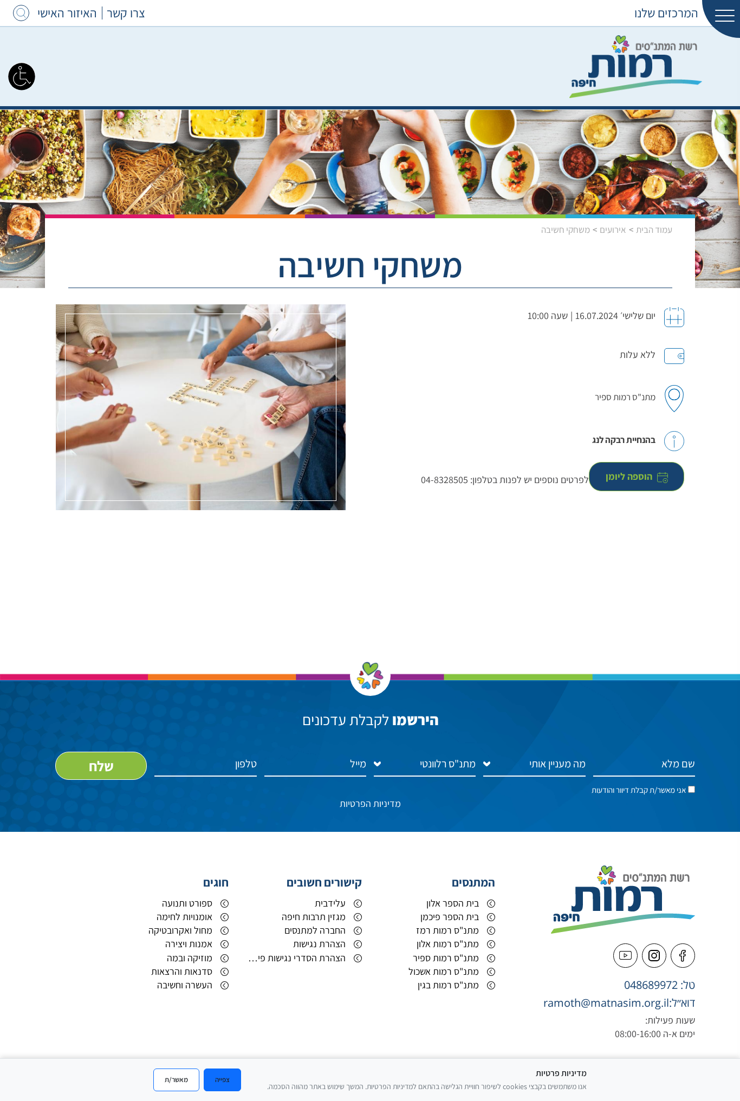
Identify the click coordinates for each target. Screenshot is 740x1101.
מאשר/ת (176, 1079)
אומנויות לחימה (184, 916)
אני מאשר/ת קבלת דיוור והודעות (639, 790)
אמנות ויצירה (188, 943)
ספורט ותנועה (187, 903)
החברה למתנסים (315, 930)
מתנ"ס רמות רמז (447, 930)
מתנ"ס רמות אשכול (443, 971)
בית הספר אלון (452, 903)
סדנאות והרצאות (181, 971)
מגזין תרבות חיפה (314, 916)
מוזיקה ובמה (189, 958)
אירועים (613, 230)
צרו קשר (126, 13)
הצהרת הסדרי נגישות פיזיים (295, 958)
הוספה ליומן (630, 476)
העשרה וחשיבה (184, 985)
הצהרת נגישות (319, 943)
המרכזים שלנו (666, 13)
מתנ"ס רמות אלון (448, 943)
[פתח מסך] (21, 75)
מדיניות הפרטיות (370, 803)
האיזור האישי (67, 13)
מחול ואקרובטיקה (180, 930)
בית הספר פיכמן (449, 916)
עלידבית (330, 903)
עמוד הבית (654, 230)
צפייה (222, 1079)
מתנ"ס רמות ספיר (446, 958)
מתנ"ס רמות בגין (448, 985)
